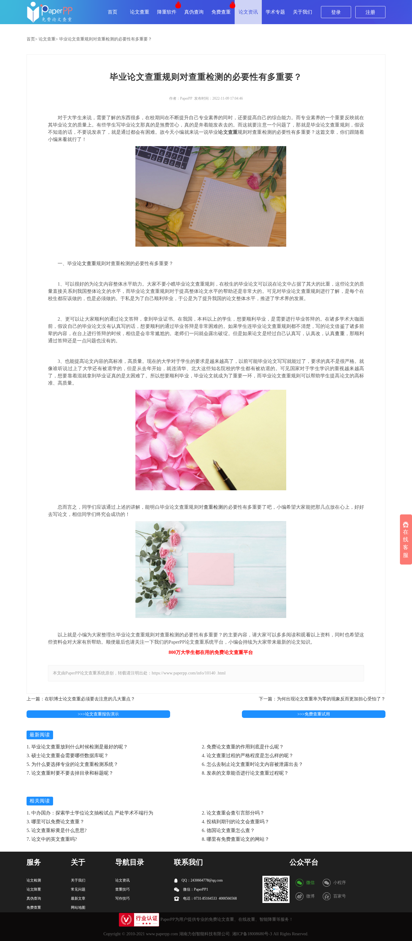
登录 (336, 12)
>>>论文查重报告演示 (98, 714)
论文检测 (34, 880)
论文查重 (139, 11)
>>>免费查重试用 (313, 714)
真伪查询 (194, 11)
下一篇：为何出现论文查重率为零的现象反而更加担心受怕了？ (322, 698)
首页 (112, 11)
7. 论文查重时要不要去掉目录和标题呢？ (70, 773)
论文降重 (34, 889)
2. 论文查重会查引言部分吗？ (233, 812)
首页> (32, 39)
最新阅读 (40, 734)
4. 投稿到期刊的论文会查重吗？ (235, 821)
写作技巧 (122, 898)
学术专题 (275, 11)
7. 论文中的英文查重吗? (52, 839)
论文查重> (48, 39)
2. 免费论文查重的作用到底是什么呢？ (243, 746)
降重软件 (166, 11)
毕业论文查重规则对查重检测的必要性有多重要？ (105, 39)
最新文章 (78, 898)
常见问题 (78, 889)
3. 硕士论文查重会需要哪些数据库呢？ (68, 755)
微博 (310, 896)
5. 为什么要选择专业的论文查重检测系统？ (72, 764)
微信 (310, 882)
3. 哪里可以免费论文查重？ (55, 821)
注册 (370, 12)
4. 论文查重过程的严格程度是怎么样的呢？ (247, 755)
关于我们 (302, 11)
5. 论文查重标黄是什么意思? (57, 830)
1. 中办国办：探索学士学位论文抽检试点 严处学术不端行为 (90, 812)
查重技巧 (122, 889)
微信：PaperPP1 (195, 889)
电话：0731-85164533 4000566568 (209, 898)
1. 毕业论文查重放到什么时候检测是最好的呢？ (77, 746)
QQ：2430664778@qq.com (202, 880)
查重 (339, 333)
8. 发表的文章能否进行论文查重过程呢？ (245, 773)
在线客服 (405, 543)
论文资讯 (248, 11)
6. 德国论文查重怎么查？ (228, 830)
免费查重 (221, 11)
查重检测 (213, 507)
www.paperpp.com (162, 934)
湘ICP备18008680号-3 (252, 934)
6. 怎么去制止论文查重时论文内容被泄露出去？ (252, 764)
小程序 (339, 882)
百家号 (339, 896)
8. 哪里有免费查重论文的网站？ (235, 839)
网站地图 (78, 907)
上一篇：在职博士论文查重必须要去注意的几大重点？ (81, 698)
